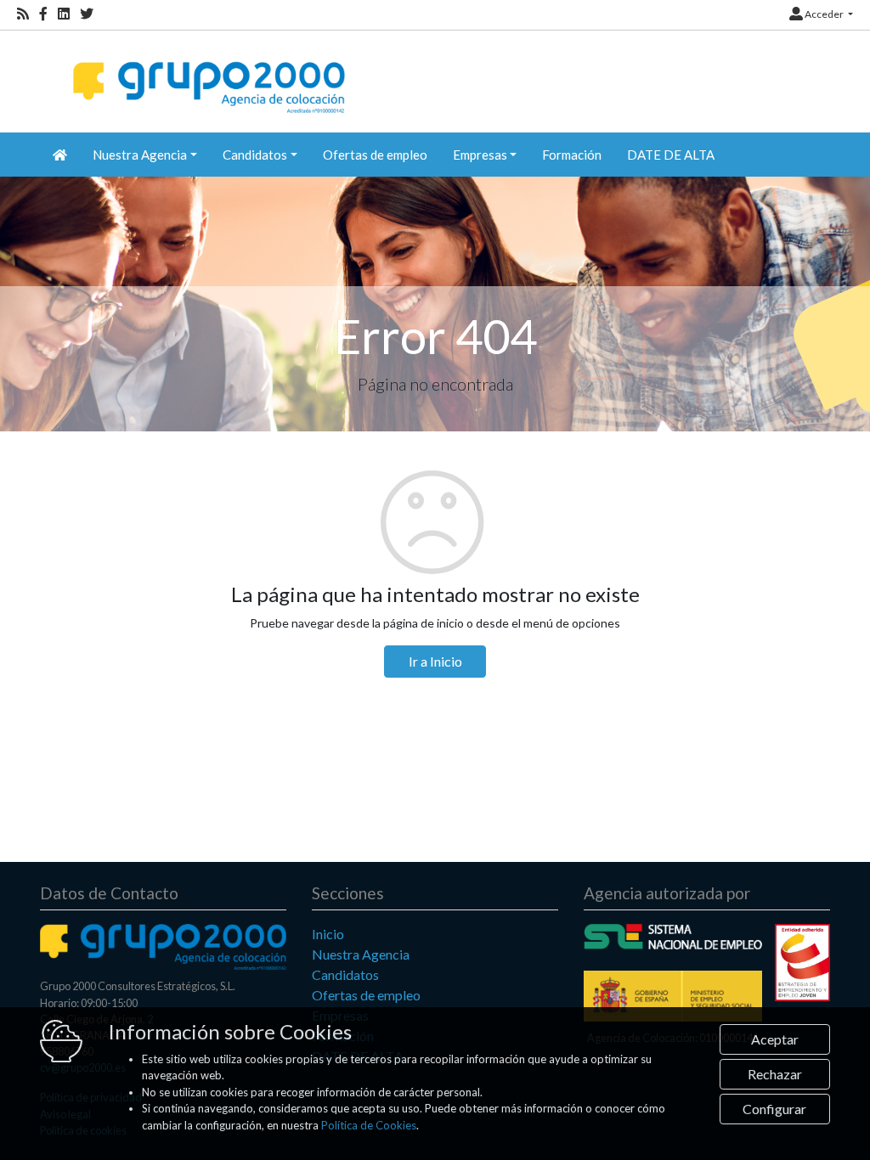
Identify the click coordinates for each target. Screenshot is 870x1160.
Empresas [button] (480, 154)
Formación (572, 154)
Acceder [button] (824, 14)
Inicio (328, 934)
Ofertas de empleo (375, 154)
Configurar (774, 1109)
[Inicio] (207, 73)
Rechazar (775, 1074)
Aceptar (775, 1039)
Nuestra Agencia (361, 954)
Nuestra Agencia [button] (140, 154)
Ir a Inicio (435, 661)
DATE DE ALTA (671, 154)
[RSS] (23, 14)
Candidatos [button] (255, 154)
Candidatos (345, 974)
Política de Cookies (368, 1125)
